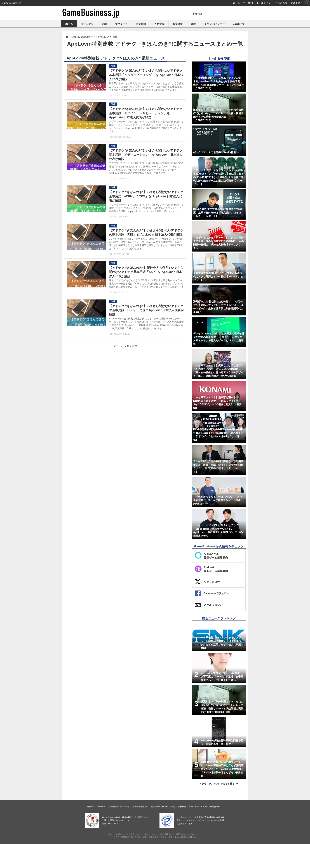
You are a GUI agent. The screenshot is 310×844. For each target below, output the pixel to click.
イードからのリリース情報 (201, 806)
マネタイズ (121, 23)
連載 (193, 23)
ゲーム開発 (87, 23)
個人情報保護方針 (140, 806)
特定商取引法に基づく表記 (163, 806)
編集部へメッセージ (96, 806)
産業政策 (178, 23)
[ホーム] (66, 37)
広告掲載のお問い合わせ (119, 806)
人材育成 (159, 23)
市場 (104, 23)
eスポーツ (239, 23)
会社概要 (182, 806)
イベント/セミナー (214, 23)
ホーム (69, 23)
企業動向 (141, 23)
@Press (216, 806)
